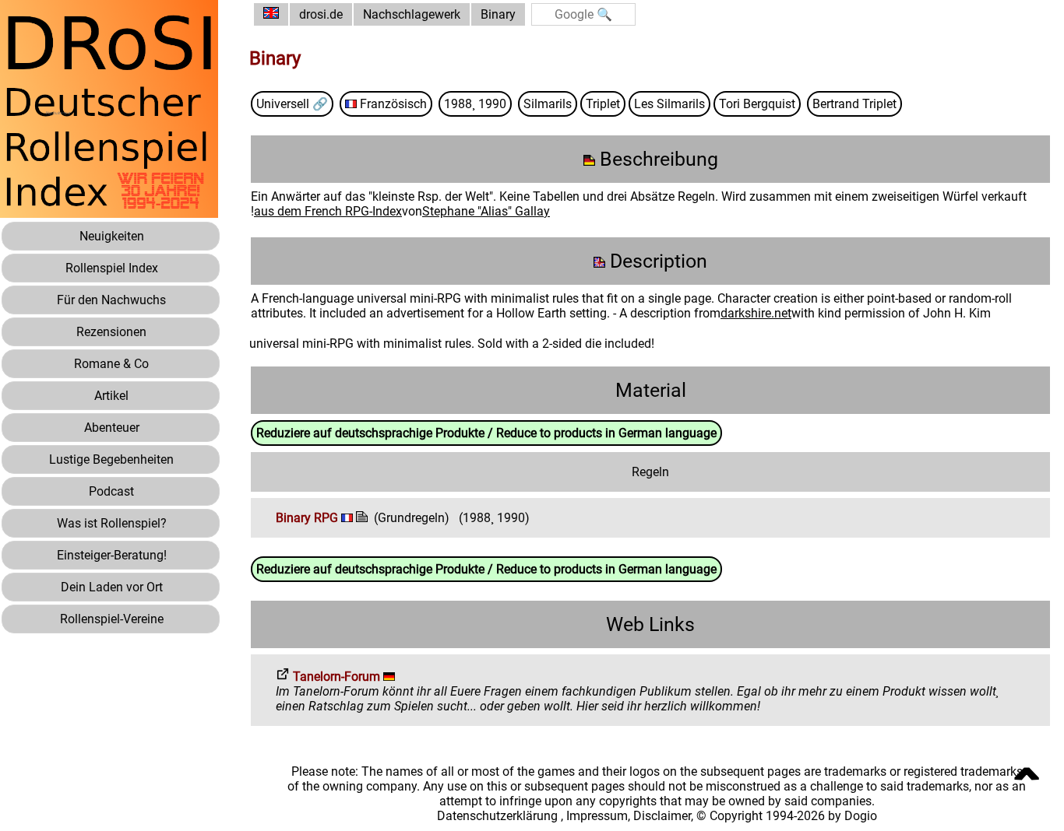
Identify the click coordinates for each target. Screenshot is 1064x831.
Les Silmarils (669, 103)
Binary (498, 14)
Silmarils (547, 103)
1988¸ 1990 (475, 103)
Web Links (650, 624)
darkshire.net (755, 313)
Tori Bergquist (757, 103)
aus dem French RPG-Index (328, 211)
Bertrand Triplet (854, 103)
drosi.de (321, 14)
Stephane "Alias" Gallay (486, 211)
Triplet (603, 103)
